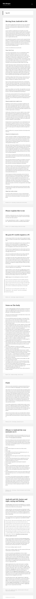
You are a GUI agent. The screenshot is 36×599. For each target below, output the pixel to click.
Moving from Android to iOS (16, 21)
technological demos (25, 538)
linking (9, 590)
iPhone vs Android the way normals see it (16, 431)
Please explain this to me (15, 211)
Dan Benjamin (22, 490)
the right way (13, 568)
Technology (14, 202)
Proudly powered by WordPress (10, 597)
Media (13, 226)
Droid (20, 202)
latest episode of (16, 437)
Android (18, 202)
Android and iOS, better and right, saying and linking (16, 500)
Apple (17, 297)
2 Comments (13, 590)
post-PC (23, 297)
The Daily (23, 226)
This (9, 277)
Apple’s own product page (14, 582)
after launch (18, 387)
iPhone (26, 202)
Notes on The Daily (13, 305)
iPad (23, 202)
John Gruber (10, 504)
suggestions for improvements (18, 571)
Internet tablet (23, 244)
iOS (22, 202)
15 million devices (23, 269)
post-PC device (27, 266)
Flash (20, 226)
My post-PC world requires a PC (18, 235)
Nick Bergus (6, 3)
